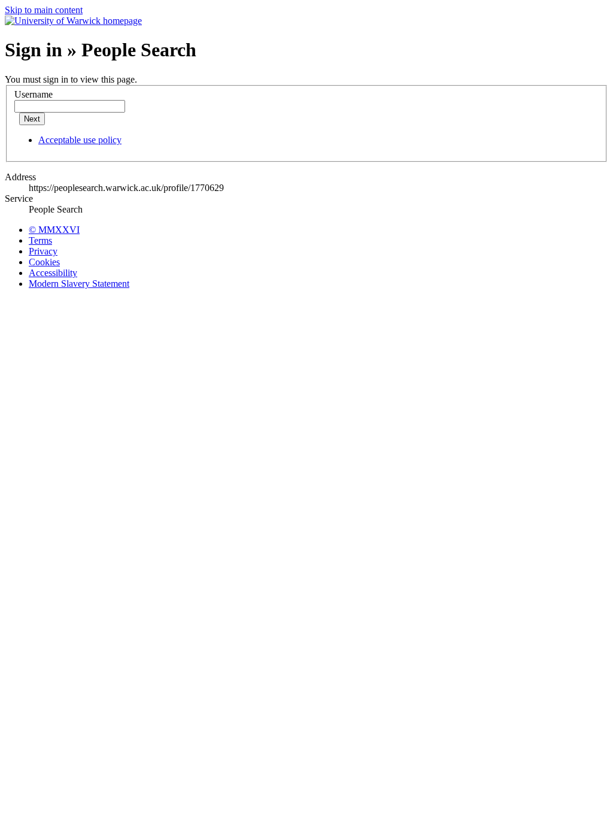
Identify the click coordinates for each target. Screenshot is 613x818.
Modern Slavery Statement (79, 283)
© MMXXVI (54, 230)
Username (33, 94)
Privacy (43, 251)
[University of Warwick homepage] (73, 21)
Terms (40, 240)
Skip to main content (44, 10)
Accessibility (53, 273)
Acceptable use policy (80, 140)
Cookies (44, 262)
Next (32, 118)
